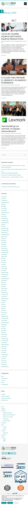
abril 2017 (3, 308)
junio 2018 (3, 282)
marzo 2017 (3, 310)
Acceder (3, 394)
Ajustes (16, 502)
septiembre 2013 (5, 366)
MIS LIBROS (3, 423)
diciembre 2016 (4, 316)
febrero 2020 (4, 248)
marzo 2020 (4, 246)
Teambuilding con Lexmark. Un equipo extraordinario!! (10, 129)
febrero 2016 (4, 334)
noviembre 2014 (4, 354)
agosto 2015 (4, 346)
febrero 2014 (4, 364)
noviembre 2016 (4, 318)
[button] (1, 11)
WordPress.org (4, 400)
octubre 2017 (4, 296)
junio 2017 (3, 304)
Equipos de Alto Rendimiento (9, 415)
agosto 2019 (4, 256)
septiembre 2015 (5, 344)
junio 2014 (3, 358)
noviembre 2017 (4, 294)
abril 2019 (3, 264)
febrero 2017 (4, 312)
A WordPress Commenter (7, 186)
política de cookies (9, 500)
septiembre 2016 (5, 322)
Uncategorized (18, 41)
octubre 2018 (4, 276)
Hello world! (16, 186)
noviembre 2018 (4, 274)
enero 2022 (3, 216)
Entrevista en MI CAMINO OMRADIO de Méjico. (11, 175)
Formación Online (6, 420)
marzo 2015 (3, 350)
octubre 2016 (4, 320)
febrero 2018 (4, 288)
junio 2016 (3, 328)
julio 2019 (3, 258)
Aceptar (4, 502)
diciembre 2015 (4, 338)
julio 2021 (3, 224)
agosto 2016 (4, 324)
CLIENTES (3, 431)
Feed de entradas (5, 396)
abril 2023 (3, 206)
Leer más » (3, 55)
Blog (12, 85)
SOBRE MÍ (3, 409)
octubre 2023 (4, 200)
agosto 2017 (4, 300)
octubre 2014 (4, 356)
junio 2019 (3, 260)
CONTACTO (3, 435)
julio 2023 (3, 204)
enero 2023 (3, 210)
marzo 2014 (3, 362)
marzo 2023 (4, 208)
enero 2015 (3, 352)
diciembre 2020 (4, 228)
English (4, 441)
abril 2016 (3, 332)
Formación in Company (8, 417)
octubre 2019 (4, 254)
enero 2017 (3, 314)
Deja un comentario (5, 41)
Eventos (13, 41)
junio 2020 (3, 240)
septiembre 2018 (5, 278)
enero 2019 (3, 270)
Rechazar (10, 502)
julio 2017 (3, 302)
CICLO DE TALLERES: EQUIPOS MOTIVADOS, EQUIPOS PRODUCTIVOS (12, 36)
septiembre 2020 (5, 234)
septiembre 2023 (5, 202)
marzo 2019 (3, 266)
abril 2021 (3, 226)
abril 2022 (3, 214)
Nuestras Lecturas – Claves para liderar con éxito (12, 177)
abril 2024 (3, 198)
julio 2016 (3, 326)
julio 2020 (3, 238)
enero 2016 (3, 336)
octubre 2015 (4, 342)
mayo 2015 (3, 348)
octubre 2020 (4, 232)
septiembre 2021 (5, 222)
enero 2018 (3, 290)
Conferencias (4, 378)
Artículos (5, 427)
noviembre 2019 (4, 252)
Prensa (2, 382)
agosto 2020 (4, 236)
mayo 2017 (3, 306)
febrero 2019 (4, 268)
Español (3, 437)
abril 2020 (3, 244)
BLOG (2, 425)
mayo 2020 (3, 242)
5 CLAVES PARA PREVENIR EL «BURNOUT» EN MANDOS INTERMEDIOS (13, 80)
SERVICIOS (3, 411)
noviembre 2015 (4, 340)
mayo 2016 (3, 330)
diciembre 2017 (4, 292)
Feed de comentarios (6, 398)
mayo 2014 (3, 360)
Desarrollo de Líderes (7, 413)
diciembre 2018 (4, 272)
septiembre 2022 (5, 212)
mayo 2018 (3, 284)
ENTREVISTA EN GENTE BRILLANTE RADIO (9, 173)
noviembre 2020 (5, 230)
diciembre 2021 (4, 218)
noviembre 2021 (4, 220)
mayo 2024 (3, 196)
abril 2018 (3, 286)
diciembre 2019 (4, 250)
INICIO (2, 407)
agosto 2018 (4, 280)
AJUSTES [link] (17, 499)
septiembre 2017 (5, 298)
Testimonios (5, 433)
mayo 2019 (3, 262)
